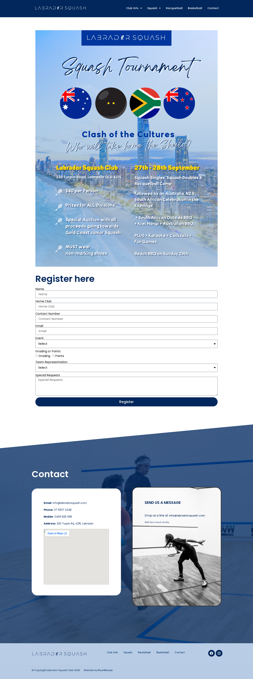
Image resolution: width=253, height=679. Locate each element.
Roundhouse (105, 670)
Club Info (132, 8)
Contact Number (47, 313)
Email (39, 325)
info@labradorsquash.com (187, 515)
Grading (44, 356)
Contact (213, 8)
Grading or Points (48, 351)
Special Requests (47, 375)
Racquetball (174, 8)
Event (39, 338)
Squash (152, 8)
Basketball (195, 8)
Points (59, 356)
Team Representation (51, 362)
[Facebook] (211, 653)
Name (39, 289)
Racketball (144, 652)
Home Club (43, 301)
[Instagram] (219, 653)
